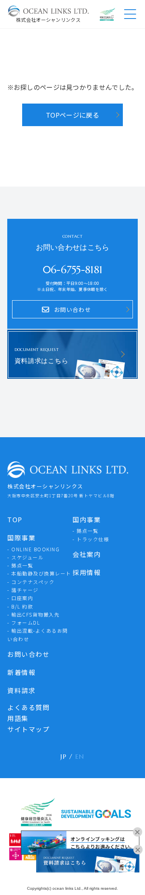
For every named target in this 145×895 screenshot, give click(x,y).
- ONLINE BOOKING (33, 549)
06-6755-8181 (73, 270)
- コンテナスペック (30, 581)
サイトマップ (28, 729)
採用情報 (86, 572)
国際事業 (21, 537)
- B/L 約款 (20, 606)
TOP (15, 519)
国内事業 (86, 519)
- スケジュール (25, 557)
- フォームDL (23, 622)
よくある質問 (28, 707)
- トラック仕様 (90, 539)
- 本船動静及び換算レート (39, 573)
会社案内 (86, 554)
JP (63, 756)
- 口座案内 (20, 597)
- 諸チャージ (23, 589)
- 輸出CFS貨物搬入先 (33, 614)
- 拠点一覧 (20, 565)
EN (80, 756)
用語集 (18, 718)
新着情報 (21, 672)
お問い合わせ (28, 654)
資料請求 (21, 690)
